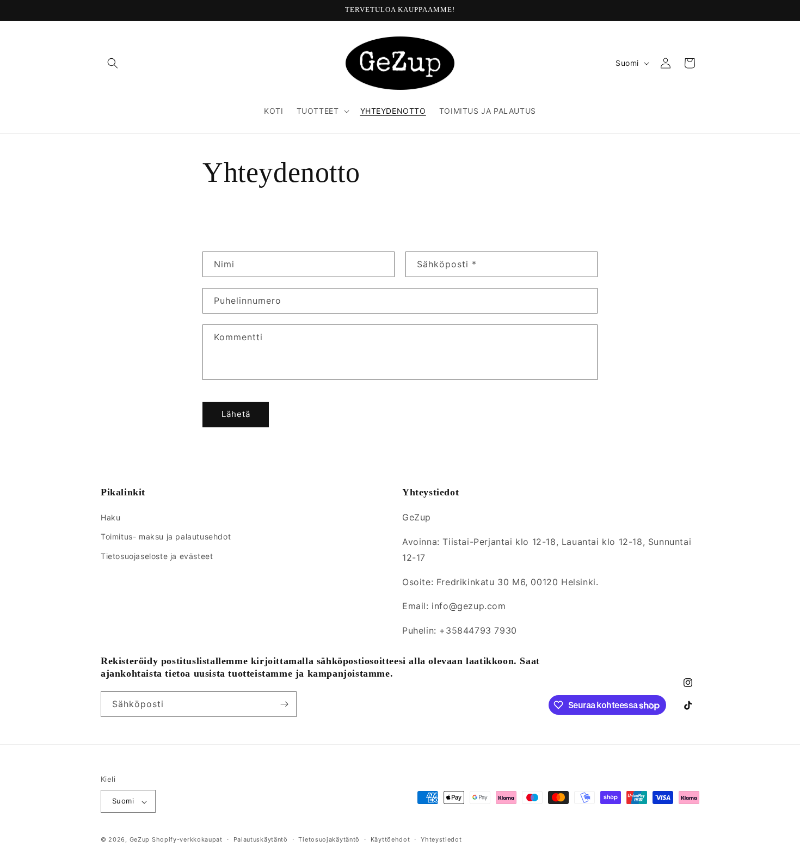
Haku (110, 518)
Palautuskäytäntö (260, 839)
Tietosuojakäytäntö (329, 839)
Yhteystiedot (441, 839)
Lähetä (235, 414)
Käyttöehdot (390, 839)
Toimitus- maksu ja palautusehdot (166, 537)
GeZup (140, 840)
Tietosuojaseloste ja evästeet (157, 556)
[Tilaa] (284, 704)
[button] (113, 63)
